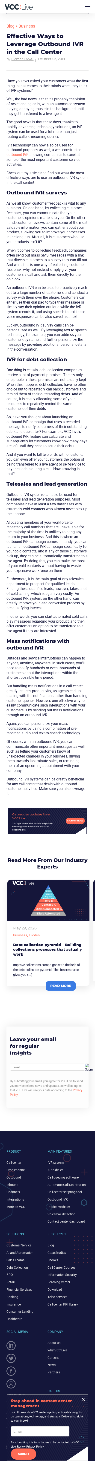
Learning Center (59, 1282)
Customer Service (18, 1245)
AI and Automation (19, 1252)
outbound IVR (17, 154)
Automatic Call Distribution (67, 1184)
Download (55, 1289)
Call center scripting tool (65, 1192)
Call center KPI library (63, 1304)
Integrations (15, 1199)
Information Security (62, 1274)
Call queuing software (63, 1177)
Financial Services (19, 1289)
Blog (10, 26)
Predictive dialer (59, 1206)
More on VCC (15, 1206)
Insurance (13, 1304)
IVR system (56, 1162)
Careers (53, 1357)
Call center (13, 1162)
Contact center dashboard (66, 1221)
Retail (10, 1282)
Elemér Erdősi (22, 59)
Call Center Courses (61, 1267)
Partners (54, 1372)
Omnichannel (15, 1170)
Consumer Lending (19, 1311)
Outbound (13, 1177)
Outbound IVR (58, 1199)
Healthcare (14, 1319)
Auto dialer (55, 1170)
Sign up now (75, 821)
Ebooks (53, 1260)
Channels (13, 1192)
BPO (9, 1274)
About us (54, 1343)
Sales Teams (15, 1260)
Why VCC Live (57, 1350)
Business (26, 26)
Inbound (12, 1184)
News (52, 1365)
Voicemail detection (61, 1214)
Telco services (57, 1297)
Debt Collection (17, 1267)
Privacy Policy (35, 1446)
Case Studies (57, 1252)
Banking (12, 1297)
